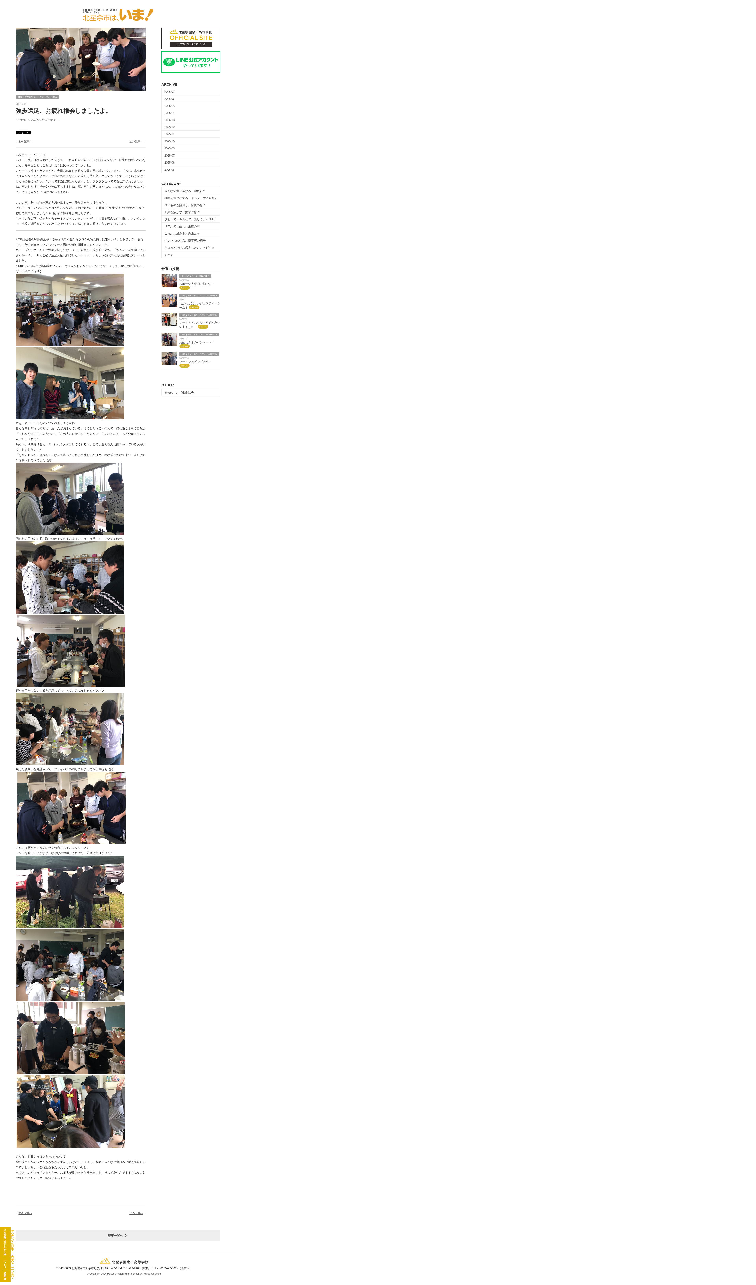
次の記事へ (136, 141)
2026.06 (169, 98)
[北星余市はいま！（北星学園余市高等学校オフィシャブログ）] (118, 13)
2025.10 (169, 141)
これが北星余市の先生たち (182, 233)
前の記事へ (25, 141)
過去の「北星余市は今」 (180, 392)
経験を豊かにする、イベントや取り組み (191, 198)
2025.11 (169, 134)
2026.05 (169, 105)
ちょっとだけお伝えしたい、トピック (189, 247)
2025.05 (169, 169)
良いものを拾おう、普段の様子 (185, 205)
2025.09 (169, 148)
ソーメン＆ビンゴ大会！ (195, 361)
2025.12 (169, 127)
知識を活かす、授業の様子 (182, 212)
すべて (168, 254)
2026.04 (169, 113)
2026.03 (169, 120)
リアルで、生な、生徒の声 (182, 226)
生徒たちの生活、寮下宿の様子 (185, 240)
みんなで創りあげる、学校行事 (185, 191)
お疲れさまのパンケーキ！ (197, 342)
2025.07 (169, 155)
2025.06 (169, 162)
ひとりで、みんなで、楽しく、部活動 (189, 219)
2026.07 (169, 91)
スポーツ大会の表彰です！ (197, 283)
